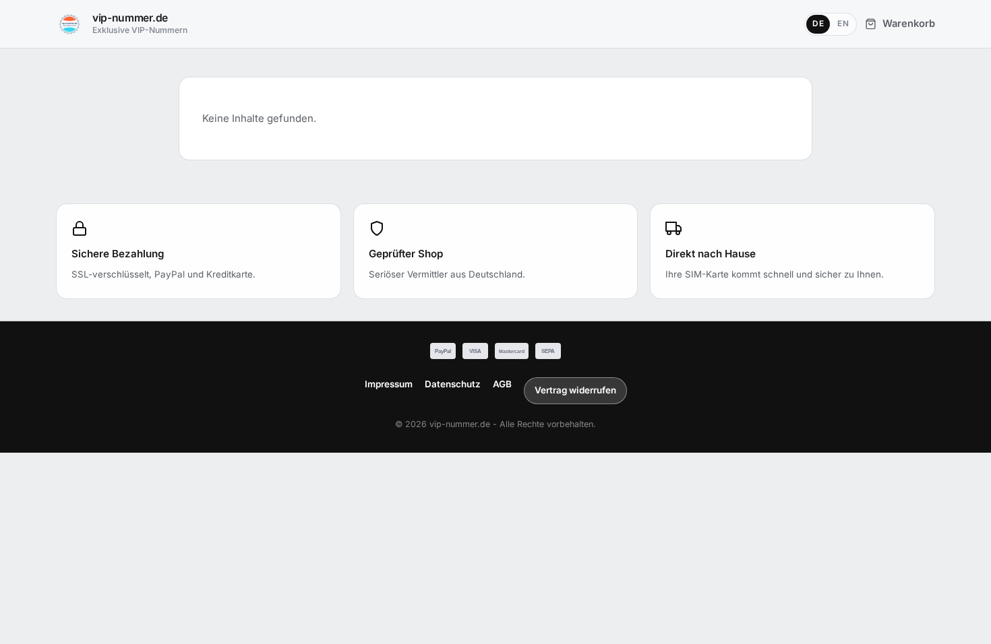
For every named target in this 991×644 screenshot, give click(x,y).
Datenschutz (453, 384)
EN (843, 23)
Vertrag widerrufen (575, 390)
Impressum (389, 384)
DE (818, 23)
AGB (502, 384)
